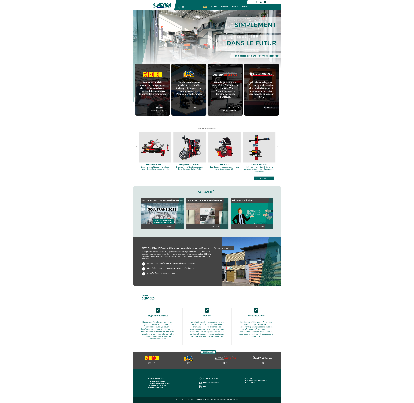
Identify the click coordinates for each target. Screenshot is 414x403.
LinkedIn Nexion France (261, 2)
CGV (204, 387)
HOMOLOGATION (159, 111)
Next (277, 146)
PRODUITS (161, 107)
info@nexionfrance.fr (183, 7)
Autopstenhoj (225, 358)
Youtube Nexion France (265, 2)
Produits (149, 363)
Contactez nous (264, 178)
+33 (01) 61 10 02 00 (179, 7)
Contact (250, 378)
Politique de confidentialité (257, 380)
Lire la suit (172, 226)
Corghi (152, 358)
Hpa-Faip (188, 358)
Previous (137, 146)
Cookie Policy (251, 382)
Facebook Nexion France (257, 2)
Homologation (154, 363)
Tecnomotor (262, 358)
